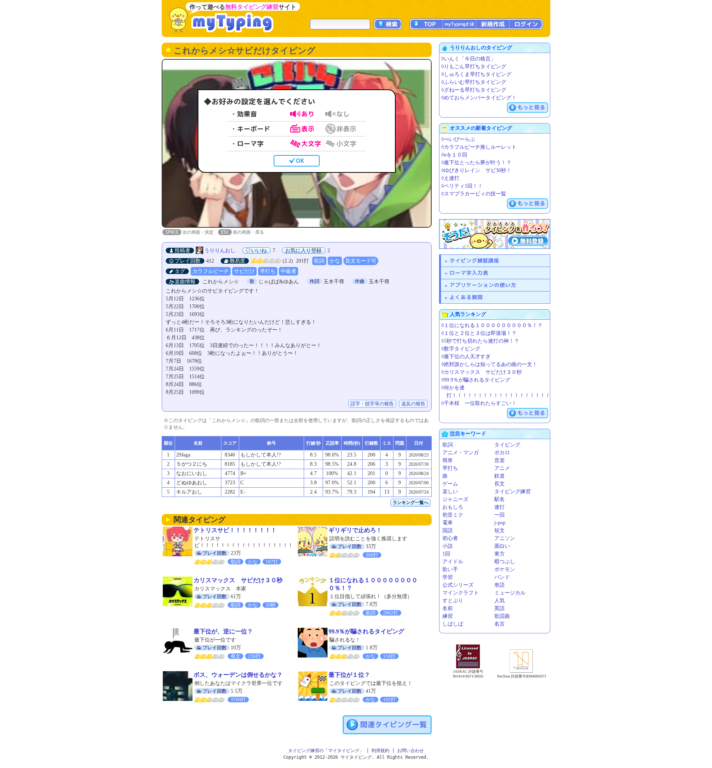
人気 (499, 600)
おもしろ (452, 507)
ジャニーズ (455, 499)
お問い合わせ (410, 750)
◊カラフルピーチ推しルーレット (479, 147)
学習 (447, 577)
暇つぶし (504, 561)
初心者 (450, 538)
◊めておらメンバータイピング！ (479, 97)
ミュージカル (509, 593)
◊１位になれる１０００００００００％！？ (492, 325)
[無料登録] (494, 234)
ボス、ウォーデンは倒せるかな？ (238, 675)
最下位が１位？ (349, 675)
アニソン (504, 538)
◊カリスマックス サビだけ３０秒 (481, 372)
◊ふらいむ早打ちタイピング (473, 82)
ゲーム (450, 484)
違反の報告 (413, 403)
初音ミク (452, 515)
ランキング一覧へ (410, 502)
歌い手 (450, 569)
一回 (499, 515)
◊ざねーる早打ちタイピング (473, 90)
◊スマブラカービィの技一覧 (473, 194)
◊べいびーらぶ (458, 139)
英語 (499, 608)
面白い (502, 546)
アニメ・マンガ (460, 452)
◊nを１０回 (454, 155)
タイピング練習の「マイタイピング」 (326, 750)
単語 (499, 585)
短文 (499, 530)
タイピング (507, 445)
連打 (499, 507)
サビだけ (244, 271)
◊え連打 (450, 178)
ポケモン (504, 569)
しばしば (452, 624)
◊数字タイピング (460, 349)
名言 (499, 624)
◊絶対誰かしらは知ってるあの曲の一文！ (489, 364)
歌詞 (319, 261)
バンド (502, 577)
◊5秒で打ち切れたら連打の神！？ (480, 341)
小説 (447, 546)
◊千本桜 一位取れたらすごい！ (479, 403)
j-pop (499, 522)
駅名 (499, 499)
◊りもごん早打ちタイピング (473, 66)
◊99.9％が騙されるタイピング (475, 380)
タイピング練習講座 (474, 260)
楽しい (450, 491)
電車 (447, 522)
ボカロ (502, 452)
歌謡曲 (502, 616)
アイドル (452, 561)
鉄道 (499, 476)
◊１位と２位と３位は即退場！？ (479, 333)
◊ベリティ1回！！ (462, 186)
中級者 (288, 271)
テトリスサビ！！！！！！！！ (235, 530)
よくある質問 (466, 297)
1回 (446, 554)
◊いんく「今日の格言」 (468, 59)
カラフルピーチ (210, 271)
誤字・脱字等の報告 (372, 403)
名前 (447, 608)
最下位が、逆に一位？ (223, 631)
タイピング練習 (512, 491)
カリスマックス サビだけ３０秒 (238, 580)
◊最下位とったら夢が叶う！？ (476, 162)
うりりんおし (219, 250)
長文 (499, 484)
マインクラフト (460, 593)
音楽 (499, 460)
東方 (499, 554)
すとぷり (452, 600)
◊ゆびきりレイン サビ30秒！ (476, 170)
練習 (447, 616)
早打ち (268, 271)
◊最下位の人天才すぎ (466, 356)
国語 (447, 530)
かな (335, 261)
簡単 (447, 460)
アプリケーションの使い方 (482, 285)
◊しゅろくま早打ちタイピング (476, 74)
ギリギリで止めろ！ (355, 530)
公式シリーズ (458, 585)
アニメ (502, 468)
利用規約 (380, 750)
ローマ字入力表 (468, 273)
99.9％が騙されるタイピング (366, 631)
